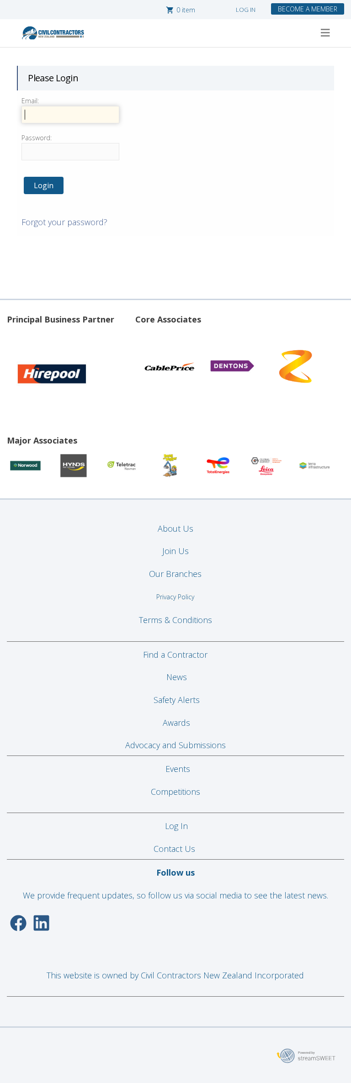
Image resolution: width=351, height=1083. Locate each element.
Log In (176, 825)
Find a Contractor (175, 654)
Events (177, 768)
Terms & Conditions (175, 619)
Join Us (175, 550)
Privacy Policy (175, 596)
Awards (176, 722)
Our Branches (175, 573)
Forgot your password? (64, 222)
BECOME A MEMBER (307, 9)
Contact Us (175, 848)
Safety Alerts (177, 699)
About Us (175, 528)
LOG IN (245, 9)
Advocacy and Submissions (175, 745)
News (176, 676)
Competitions (175, 791)
